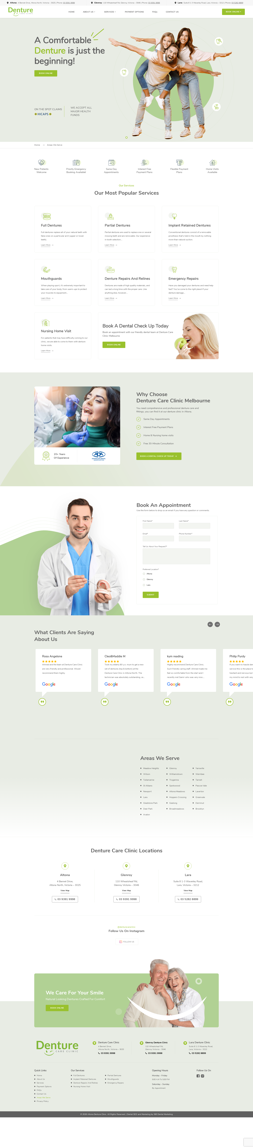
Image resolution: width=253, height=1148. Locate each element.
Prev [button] (210, 624)
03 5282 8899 (237, 3)
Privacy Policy (42, 1101)
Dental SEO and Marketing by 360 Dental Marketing (150, 1114)
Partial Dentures (114, 1075)
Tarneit (199, 779)
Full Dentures (79, 1075)
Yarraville (200, 768)
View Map (65, 890)
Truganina (174, 779)
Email (145, 534)
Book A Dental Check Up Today (157, 456)
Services (109, 12)
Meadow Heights (151, 768)
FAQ (154, 12)
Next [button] (217, 624)
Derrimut (200, 803)
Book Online (46, 73)
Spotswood (174, 785)
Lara (145, 797)
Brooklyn (200, 808)
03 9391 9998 (69, 3)
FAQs (39, 1090)
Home (72, 12)
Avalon (146, 814)
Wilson (146, 774)
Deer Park (147, 808)
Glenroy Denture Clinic (156, 1042)
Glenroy (173, 768)
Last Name (184, 521)
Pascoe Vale (201, 785)
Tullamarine (148, 779)
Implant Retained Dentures (84, 1079)
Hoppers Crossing (177, 797)
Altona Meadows (177, 791)
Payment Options (134, 12)
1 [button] (126, 137)
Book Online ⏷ (233, 12)
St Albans (147, 785)
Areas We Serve (43, 1097)
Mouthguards (113, 1079)
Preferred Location (151, 569)
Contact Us (172, 12)
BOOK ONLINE (114, 344)
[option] (126, 80)
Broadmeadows (176, 808)
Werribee (200, 774)
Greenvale (200, 797)
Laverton (200, 791)
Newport (147, 791)
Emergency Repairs (116, 1083)
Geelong (173, 803)
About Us (88, 12)
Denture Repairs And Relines (85, 1083)
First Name (147, 521)
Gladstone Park (150, 803)
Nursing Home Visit (81, 1086)
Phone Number (185, 534)
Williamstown (176, 774)
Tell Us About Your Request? (155, 546)
